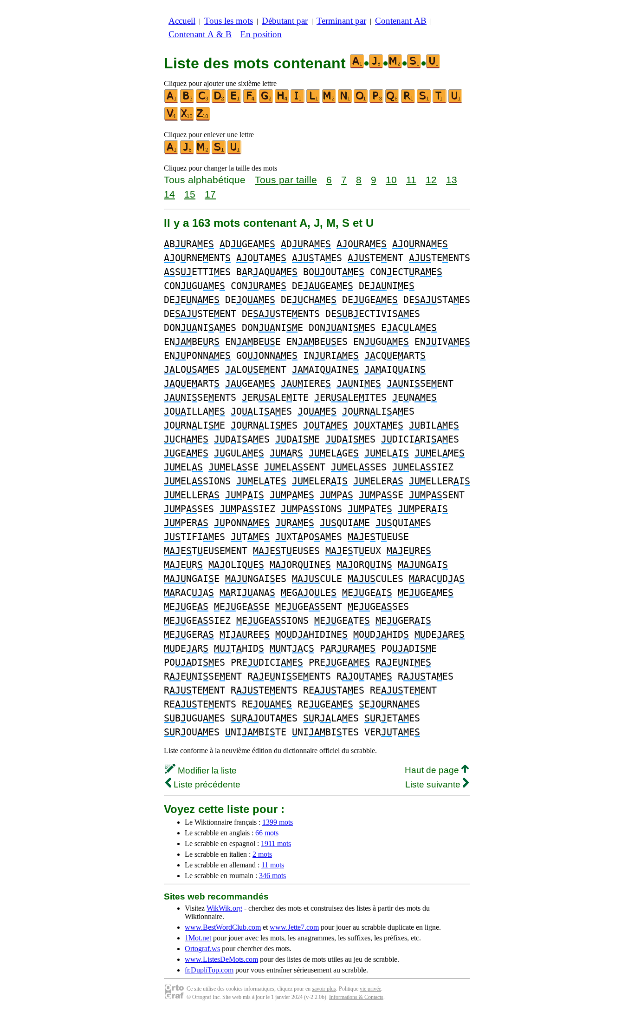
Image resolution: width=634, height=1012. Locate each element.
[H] (282, 101)
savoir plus (324, 989)
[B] (187, 101)
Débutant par (285, 21)
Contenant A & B (200, 34)
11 (411, 179)
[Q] (393, 101)
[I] (298, 101)
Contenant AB (401, 21)
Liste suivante (434, 784)
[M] (329, 101)
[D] (219, 101)
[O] (361, 101)
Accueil (181, 21)
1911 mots (276, 843)
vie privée (370, 989)
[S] (424, 101)
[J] (187, 152)
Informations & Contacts (356, 997)
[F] (251, 101)
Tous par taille (286, 179)
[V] (172, 119)
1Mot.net (198, 938)
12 (431, 179)
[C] (203, 101)
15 (189, 194)
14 (169, 194)
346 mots (272, 876)
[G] (266, 101)
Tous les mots (228, 21)
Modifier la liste (206, 770)
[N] (345, 101)
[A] (172, 101)
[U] (456, 101)
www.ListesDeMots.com (221, 959)
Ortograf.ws (202, 948)
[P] (377, 101)
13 (451, 179)
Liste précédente (205, 784)
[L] (314, 101)
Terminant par (341, 21)
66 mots (266, 833)
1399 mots (277, 822)
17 (210, 194)
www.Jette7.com (294, 927)
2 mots (262, 854)
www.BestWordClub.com (223, 927)
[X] (187, 119)
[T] (440, 101)
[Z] (203, 119)
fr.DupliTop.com (209, 970)
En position (261, 34)
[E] (235, 101)
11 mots (272, 865)
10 (391, 179)
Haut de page (433, 770)
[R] (408, 101)
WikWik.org (224, 908)
